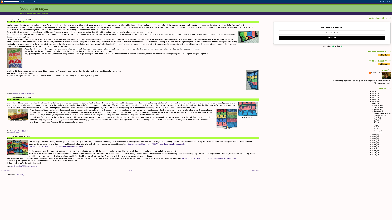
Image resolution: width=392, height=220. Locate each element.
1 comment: (30, 130)
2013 (374, 145)
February (377, 131)
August (376, 119)
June (376, 123)
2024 (374, 93)
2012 (374, 147)
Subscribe (332, 37)
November (377, 107)
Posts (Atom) (20, 174)
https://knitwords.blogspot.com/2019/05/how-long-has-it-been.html (209, 159)
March (376, 129)
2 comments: (30, 165)
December (377, 105)
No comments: (31, 93)
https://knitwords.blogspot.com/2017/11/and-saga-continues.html (56, 146)
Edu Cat (13, 132)
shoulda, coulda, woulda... (16, 22)
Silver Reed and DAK (32, 166)
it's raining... (11, 138)
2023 (374, 95)
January (377, 133)
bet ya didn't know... (14, 99)
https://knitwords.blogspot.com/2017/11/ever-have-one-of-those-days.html (157, 144)
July (375, 121)
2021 (374, 99)
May (375, 125)
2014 (374, 143)
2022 (374, 97)
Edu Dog (25, 166)
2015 (374, 141)
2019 (374, 103)
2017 (374, 137)
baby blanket (14, 166)
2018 (374, 135)
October (377, 109)
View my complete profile (382, 83)
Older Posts (255, 171)
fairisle (17, 132)
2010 (374, 151)
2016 (374, 139)
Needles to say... (34, 9)
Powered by (326, 46)
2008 (374, 155)
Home (131, 171)
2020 (374, 101)
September (378, 111)
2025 (374, 91)
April (375, 127)
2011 (374, 149)
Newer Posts (5, 171)
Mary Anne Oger (376, 73)
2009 (374, 152)
